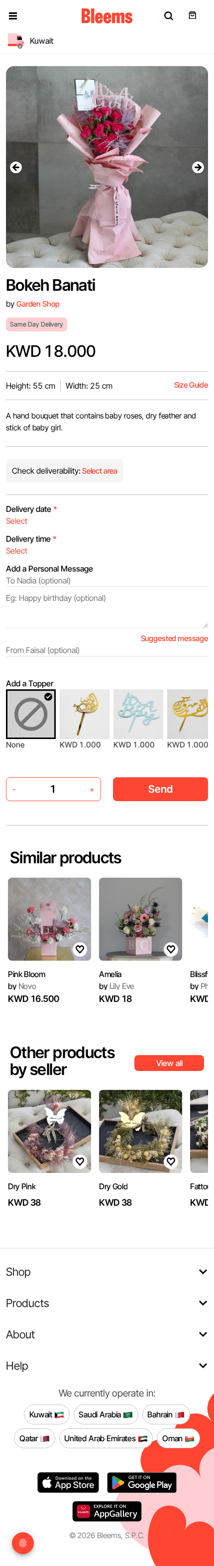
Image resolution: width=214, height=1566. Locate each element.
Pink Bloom (26, 974)
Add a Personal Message (49, 569)
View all (169, 1063)
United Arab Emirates (101, 1438)
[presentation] (16, 167)
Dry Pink (21, 1186)
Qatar (29, 1438)
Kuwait (41, 1414)
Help (17, 1365)
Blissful (201, 974)
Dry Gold (113, 1186)
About (20, 1334)
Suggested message (174, 638)
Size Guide (191, 385)
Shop (18, 1271)
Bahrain (161, 1414)
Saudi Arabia (101, 1414)
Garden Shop (38, 304)
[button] (13, 16)
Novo (22, 986)
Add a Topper (29, 683)
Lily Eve (116, 986)
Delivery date (31, 509)
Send (160, 789)
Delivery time (31, 539)
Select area (99, 471)
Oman (173, 1438)
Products (27, 1303)
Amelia (110, 974)
